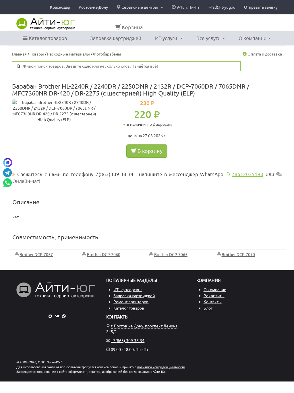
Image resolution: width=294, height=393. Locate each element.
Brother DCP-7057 (36, 254)
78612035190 (247, 174)
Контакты (213, 301)
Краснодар (60, 7)
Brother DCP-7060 (103, 254)
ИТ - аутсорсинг (127, 289)
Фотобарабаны (107, 54)
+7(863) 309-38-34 (127, 340)
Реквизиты (214, 295)
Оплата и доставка (264, 54)
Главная (19, 54)
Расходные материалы (68, 54)
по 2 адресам (159, 124)
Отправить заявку (261, 7)
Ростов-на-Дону (93, 7)
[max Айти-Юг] (50, 316)
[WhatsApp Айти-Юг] (64, 316)
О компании (252, 38)
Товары (37, 54)
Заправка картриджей (115, 38)
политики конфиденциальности (161, 367)
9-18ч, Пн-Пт (187, 7)
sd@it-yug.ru (223, 7)
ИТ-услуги (166, 38)
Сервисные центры (140, 7)
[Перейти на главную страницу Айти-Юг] (45, 24)
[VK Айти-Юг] (57, 316)
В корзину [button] (149, 151)
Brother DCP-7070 (238, 254)
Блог (208, 308)
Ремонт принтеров (130, 301)
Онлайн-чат (25, 181)
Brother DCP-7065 (170, 254)
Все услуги (208, 38)
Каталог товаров (47, 38)
